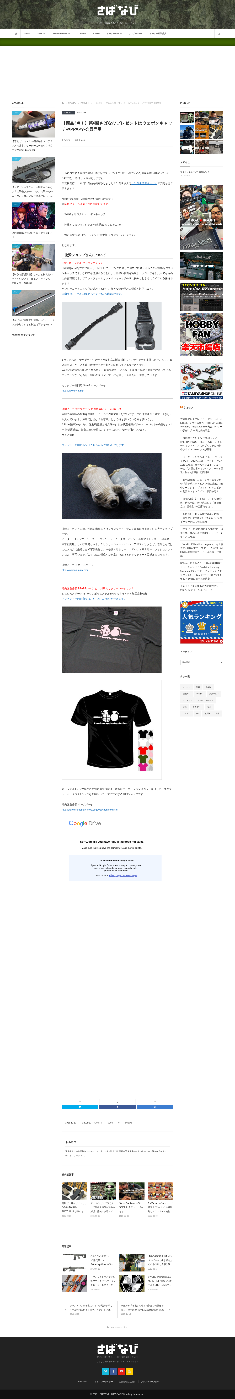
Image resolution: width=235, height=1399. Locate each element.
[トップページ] (63, 103)
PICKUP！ (97, 1123)
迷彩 (185, 707)
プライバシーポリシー (102, 1381)
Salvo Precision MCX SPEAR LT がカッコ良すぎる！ (131, 1207)
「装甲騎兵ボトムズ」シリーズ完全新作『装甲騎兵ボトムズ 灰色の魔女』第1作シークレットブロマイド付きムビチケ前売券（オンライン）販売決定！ (201, 485)
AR (197, 713)
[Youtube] (121, 1371)
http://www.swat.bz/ (73, 390)
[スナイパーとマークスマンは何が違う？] (216, 118)
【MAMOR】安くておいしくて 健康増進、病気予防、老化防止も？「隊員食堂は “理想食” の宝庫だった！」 (201, 502)
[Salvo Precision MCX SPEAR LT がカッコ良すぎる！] (202, 118)
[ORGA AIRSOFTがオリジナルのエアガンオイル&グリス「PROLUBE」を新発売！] (202, 132)
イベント (186, 687)
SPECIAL (41, 33)
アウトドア (187, 700)
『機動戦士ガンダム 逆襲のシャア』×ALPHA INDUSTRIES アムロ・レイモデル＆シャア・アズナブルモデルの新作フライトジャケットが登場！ (201, 444)
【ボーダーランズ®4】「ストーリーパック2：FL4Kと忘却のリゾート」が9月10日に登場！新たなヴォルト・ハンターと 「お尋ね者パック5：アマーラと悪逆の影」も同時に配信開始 (201, 465)
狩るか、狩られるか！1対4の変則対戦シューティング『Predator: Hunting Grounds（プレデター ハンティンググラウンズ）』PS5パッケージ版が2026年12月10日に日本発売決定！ (201, 571)
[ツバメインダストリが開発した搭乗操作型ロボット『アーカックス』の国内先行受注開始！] (187, 132)
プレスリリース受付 (150, 1381)
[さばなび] (117, 12)
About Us (82, 1381)
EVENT (96, 33)
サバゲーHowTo (114, 33)
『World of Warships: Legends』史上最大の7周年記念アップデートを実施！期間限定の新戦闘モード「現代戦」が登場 (201, 550)
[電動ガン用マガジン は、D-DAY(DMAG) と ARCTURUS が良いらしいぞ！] (216, 132)
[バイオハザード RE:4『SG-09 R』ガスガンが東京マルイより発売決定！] (216, 147)
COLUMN (81, 33)
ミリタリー (197, 707)
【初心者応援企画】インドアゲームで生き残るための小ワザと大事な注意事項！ (160, 1260)
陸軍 (198, 687)
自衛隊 (208, 687)
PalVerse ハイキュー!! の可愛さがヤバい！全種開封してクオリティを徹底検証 (160, 1207)
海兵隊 (207, 713)
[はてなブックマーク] (155, 1107)
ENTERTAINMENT (61, 33)
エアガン (186, 713)
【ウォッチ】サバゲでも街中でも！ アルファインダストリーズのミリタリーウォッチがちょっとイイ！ (103, 1281)
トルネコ (66, 140)
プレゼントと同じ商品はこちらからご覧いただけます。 (94, 445)
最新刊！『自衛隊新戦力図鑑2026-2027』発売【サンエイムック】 (199, 588)
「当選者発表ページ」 (144, 183)
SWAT (110, 1123)
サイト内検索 (218, 33)
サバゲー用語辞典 (158, 33)
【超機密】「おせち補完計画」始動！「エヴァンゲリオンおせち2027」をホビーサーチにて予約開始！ (201, 518)
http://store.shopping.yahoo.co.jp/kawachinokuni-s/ (90, 809)
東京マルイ (214, 694)
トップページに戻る (118, 1327)
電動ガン (186, 694)
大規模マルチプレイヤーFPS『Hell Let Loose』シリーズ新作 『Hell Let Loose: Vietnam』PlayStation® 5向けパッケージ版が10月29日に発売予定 (201, 425)
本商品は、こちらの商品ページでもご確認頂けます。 (93, 293)
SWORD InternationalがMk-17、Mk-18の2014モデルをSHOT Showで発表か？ (160, 1281)
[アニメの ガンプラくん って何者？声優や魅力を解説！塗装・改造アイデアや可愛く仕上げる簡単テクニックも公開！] (187, 118)
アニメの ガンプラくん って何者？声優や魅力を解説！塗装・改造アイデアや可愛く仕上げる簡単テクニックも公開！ (102, 1207)
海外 (209, 707)
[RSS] (129, 1371)
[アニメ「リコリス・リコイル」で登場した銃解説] (187, 147)
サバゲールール (136, 33)
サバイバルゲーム (205, 700)
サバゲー (200, 694)
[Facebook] (117, 1107)
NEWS (27, 33)
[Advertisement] (117, 72)
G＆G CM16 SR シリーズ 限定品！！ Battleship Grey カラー (102, 1260)
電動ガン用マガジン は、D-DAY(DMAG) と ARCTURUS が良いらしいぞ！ (74, 1207)
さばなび (188, 407)
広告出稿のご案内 (127, 1381)
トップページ (16, 33)
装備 (218, 713)
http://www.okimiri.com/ (75, 570)
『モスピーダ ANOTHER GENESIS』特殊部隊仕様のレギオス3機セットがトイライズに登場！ (201, 533)
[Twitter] (80, 1107)
